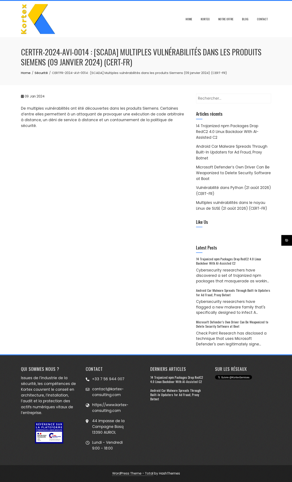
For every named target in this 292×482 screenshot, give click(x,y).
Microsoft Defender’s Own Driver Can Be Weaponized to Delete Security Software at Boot (233, 173)
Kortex (205, 19)
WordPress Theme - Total (132, 473)
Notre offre (225, 19)
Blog (245, 19)
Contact (262, 19)
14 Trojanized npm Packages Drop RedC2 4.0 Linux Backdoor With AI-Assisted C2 (227, 131)
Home (189, 19)
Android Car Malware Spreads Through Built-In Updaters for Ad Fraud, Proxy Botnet (231, 152)
